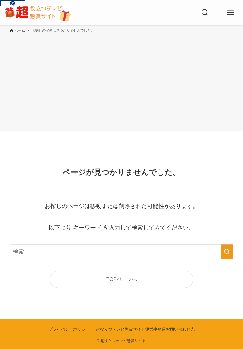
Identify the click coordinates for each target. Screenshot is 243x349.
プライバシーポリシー (69, 329)
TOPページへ (121, 279)
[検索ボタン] (205, 12)
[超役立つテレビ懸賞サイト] (38, 12)
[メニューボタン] (230, 12)
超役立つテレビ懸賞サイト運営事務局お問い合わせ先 (145, 329)
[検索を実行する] (227, 251)
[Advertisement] (121, 81)
